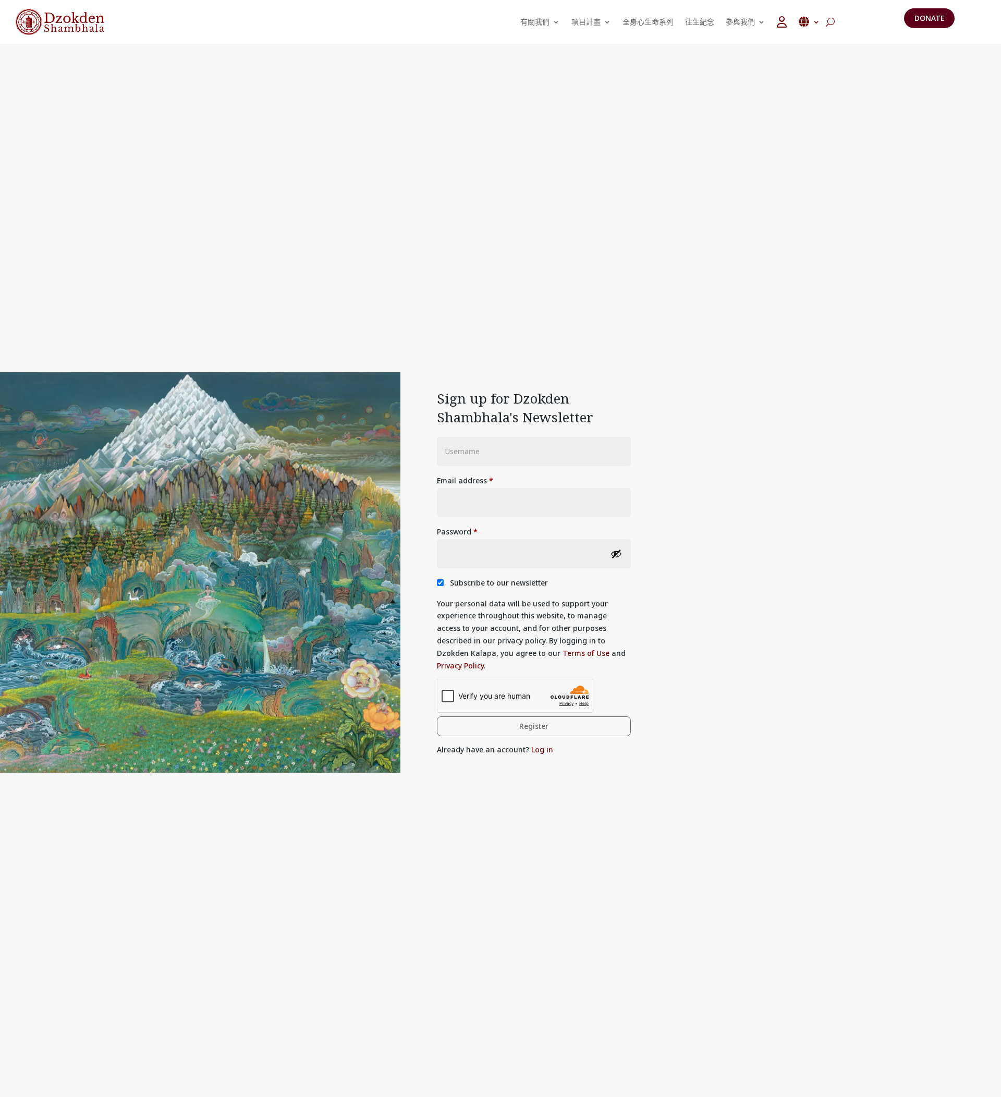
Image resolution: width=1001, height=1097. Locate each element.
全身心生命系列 (648, 22)
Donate (929, 18)
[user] (782, 22)
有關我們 (535, 22)
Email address (465, 480)
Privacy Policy (460, 666)
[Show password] (616, 553)
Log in (542, 749)
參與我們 (740, 22)
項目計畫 (586, 22)
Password (457, 532)
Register (533, 726)
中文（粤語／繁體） (809, 22)
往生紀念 (699, 22)
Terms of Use (586, 653)
